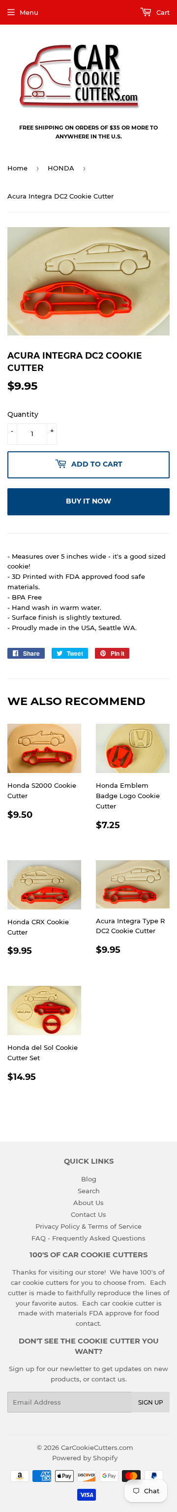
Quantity (22, 414)
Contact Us (88, 1214)
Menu (29, 12)
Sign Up (150, 1402)
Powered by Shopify (85, 1458)
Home (17, 168)
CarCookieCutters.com (97, 1447)
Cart (162, 12)
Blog (88, 1179)
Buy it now (88, 501)
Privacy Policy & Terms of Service (88, 1226)
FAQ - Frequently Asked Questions (88, 1238)
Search (89, 1191)
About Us (88, 1203)
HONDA (61, 168)
